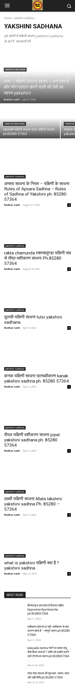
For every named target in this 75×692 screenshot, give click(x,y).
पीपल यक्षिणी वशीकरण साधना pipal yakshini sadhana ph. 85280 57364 (32, 440)
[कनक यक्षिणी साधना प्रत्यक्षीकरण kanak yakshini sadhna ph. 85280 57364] (37, 354)
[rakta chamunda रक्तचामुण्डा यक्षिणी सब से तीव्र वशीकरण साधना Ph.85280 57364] (37, 231)
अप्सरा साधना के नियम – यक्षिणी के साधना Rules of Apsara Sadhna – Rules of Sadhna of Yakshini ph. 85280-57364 (36, 191)
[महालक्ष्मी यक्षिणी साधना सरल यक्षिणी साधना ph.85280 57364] (30, 121)
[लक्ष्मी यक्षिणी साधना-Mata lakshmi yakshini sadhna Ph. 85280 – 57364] (37, 477)
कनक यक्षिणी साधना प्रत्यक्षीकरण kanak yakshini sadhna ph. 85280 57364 (36, 378)
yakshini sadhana (15, 69)
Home (7, 18)
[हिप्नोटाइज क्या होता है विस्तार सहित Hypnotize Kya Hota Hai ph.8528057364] (14, 610)
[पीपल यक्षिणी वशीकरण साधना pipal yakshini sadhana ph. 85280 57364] (37, 412)
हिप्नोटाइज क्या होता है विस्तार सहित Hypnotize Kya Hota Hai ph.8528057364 (46, 609)
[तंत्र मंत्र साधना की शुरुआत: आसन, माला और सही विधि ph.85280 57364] (14, 678)
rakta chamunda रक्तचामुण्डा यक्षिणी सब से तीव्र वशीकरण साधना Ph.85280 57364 (37, 258)
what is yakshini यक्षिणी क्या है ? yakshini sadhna (31, 565)
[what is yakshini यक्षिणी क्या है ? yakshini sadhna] (37, 541)
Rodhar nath (12, 204)
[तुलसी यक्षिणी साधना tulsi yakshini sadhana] (37, 295)
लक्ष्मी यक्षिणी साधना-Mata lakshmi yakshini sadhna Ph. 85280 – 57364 (33, 504)
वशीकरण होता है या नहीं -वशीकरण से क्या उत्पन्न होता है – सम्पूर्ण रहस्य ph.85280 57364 (49, 630)
